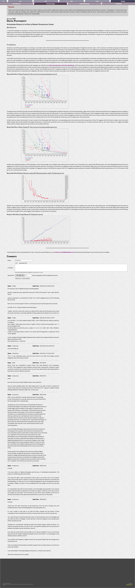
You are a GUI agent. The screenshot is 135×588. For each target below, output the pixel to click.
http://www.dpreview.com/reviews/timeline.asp (61, 65)
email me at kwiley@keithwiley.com (64, 252)
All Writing (118, 3)
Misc (71, 1)
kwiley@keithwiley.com (129, 585)
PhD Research (16, 3)
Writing (123, 1)
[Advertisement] (67, 570)
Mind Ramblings (50, 3)
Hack (97, 1)
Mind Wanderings (84, 3)
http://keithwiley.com (129, 584)
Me (20, 1)
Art (46, 1)
